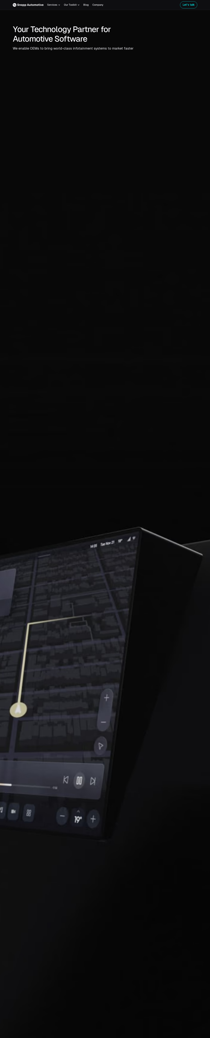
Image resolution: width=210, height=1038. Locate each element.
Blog (86, 4)
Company (97, 4)
